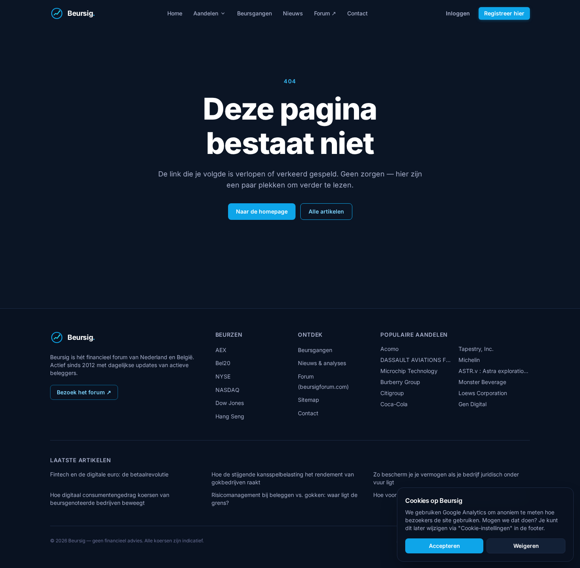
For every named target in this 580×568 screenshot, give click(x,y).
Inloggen (458, 13)
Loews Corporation (482, 393)
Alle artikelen (326, 211)
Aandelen (205, 13)
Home (174, 13)
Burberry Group (400, 382)
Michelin (469, 359)
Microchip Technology (409, 370)
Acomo (389, 348)
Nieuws (293, 13)
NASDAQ (227, 389)
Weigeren (526, 545)
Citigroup (392, 393)
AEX (220, 350)
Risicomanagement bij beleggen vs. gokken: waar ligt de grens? (284, 498)
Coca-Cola (394, 404)
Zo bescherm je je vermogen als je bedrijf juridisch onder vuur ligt (446, 478)
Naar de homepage (262, 211)
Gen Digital (472, 404)
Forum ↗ (325, 13)
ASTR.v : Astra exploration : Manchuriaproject (494, 370)
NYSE (222, 376)
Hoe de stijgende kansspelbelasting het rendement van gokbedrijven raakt (282, 478)
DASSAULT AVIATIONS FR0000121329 (416, 359)
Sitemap (308, 399)
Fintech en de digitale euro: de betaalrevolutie (109, 474)
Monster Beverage (482, 382)
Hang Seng (229, 416)
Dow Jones (229, 402)
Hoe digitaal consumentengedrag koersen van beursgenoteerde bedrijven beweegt (109, 498)
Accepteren (444, 545)
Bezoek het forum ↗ (84, 392)
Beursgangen (254, 13)
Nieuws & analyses (322, 363)
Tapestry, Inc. (476, 348)
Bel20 (222, 363)
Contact (357, 13)
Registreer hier (504, 13)
